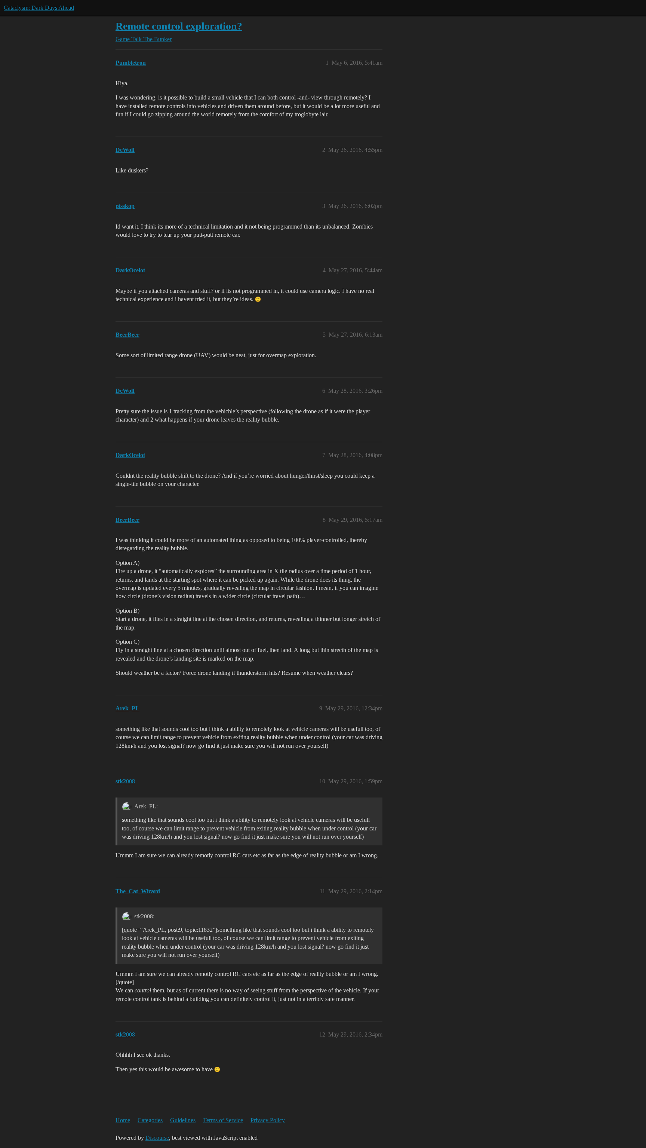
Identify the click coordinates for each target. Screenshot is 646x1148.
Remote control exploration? (179, 26)
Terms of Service (223, 1120)
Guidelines (183, 1120)
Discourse (157, 1138)
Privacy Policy (267, 1120)
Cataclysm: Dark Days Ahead (39, 7)
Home (123, 1120)
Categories (150, 1120)
